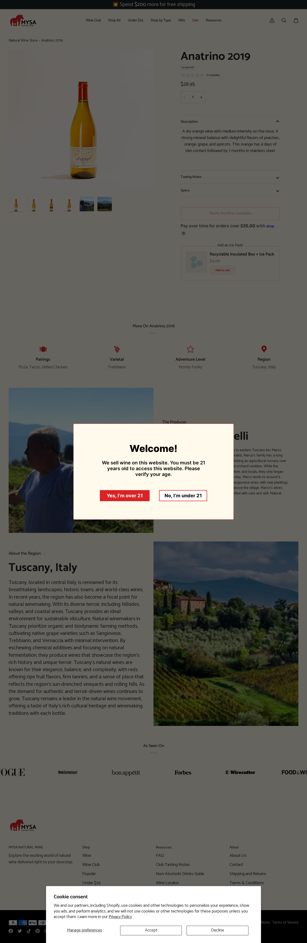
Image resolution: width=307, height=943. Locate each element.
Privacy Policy (120, 916)
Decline (217, 930)
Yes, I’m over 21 (125, 496)
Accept (151, 930)
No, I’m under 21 (183, 496)
